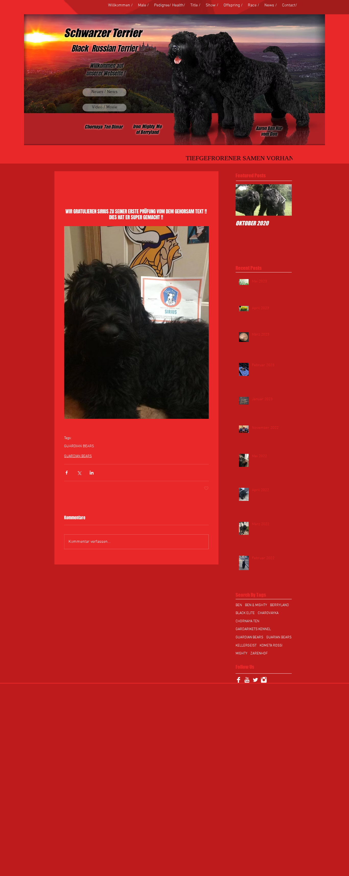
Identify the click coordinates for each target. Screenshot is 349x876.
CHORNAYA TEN (247, 621)
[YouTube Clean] (247, 680)
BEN (239, 605)
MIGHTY (241, 653)
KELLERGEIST (246, 645)
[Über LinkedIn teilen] (91, 472)
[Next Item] (283, 200)
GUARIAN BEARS (279, 637)
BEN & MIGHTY (256, 605)
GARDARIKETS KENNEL (253, 629)
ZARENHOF (259, 653)
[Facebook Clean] (238, 680)
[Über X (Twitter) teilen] (79, 472)
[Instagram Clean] (264, 680)
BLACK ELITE (245, 613)
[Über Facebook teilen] (66, 472)
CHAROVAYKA (268, 613)
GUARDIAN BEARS (79, 446)
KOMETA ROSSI (271, 645)
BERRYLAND (279, 605)
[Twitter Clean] (255, 680)
